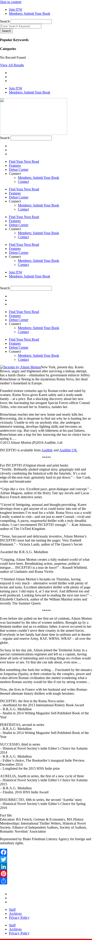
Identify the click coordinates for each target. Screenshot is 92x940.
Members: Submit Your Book (38, 177)
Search (5, 21)
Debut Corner (18, 169)
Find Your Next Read (24, 161)
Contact (23, 181)
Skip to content (10, 2)
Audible (47, 450)
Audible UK (68, 450)
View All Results (12, 65)
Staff (12, 909)
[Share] (46, 880)
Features (15, 165)
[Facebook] (46, 852)
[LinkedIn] (46, 866)
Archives (15, 913)
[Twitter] (46, 859)
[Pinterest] (46, 873)
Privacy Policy (19, 917)
